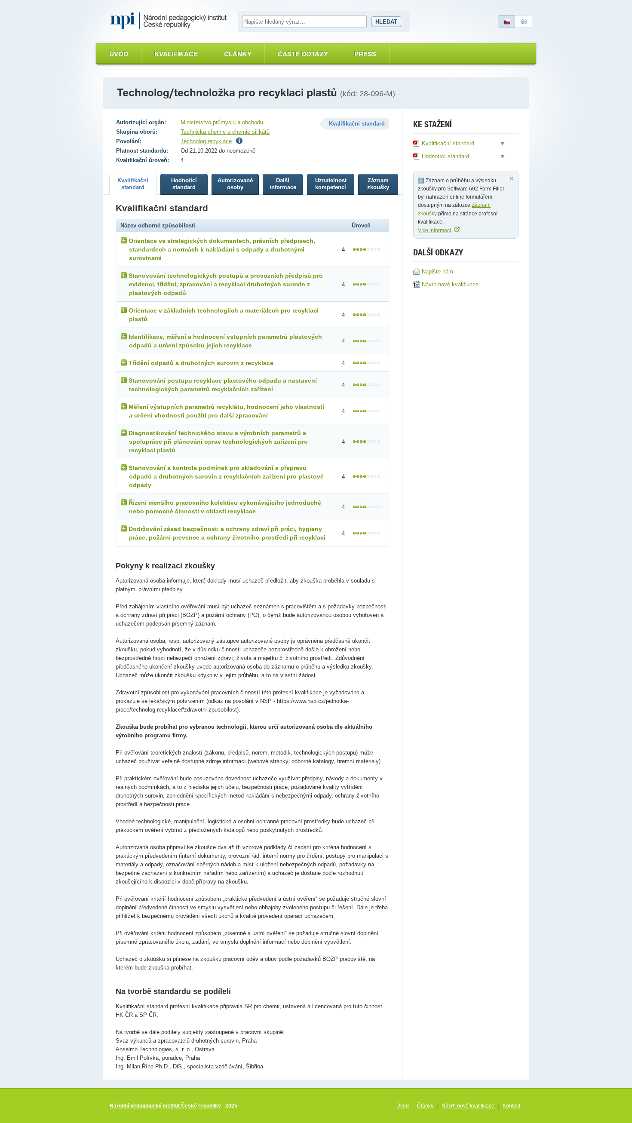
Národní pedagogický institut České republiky (165, 1106)
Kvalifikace (176, 54)
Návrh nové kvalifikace (469, 1106)
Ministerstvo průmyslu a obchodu (222, 122)
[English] (523, 21)
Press (365, 54)
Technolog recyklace (206, 141)
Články (238, 54)
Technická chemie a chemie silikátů (225, 132)
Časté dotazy (303, 54)
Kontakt (511, 1106)
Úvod (118, 54)
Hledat (386, 21)
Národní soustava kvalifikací (170, 21)
